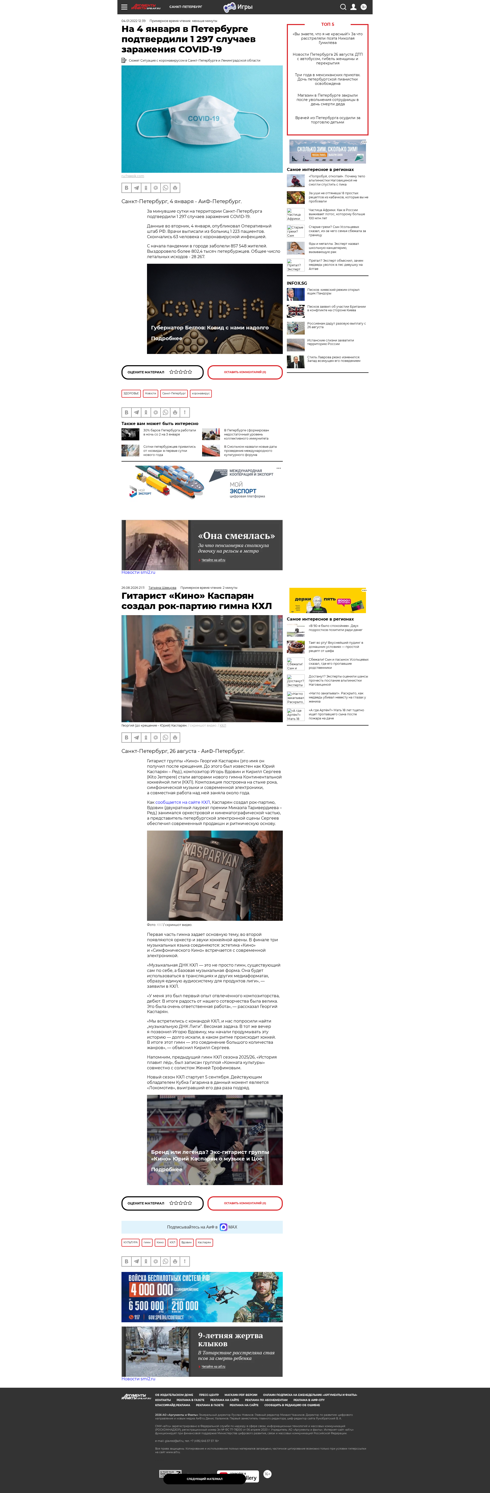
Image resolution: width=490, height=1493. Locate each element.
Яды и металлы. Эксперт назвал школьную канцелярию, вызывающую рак (334, 248)
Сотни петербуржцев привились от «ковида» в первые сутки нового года (169, 451)
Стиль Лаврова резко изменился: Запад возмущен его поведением (333, 359)
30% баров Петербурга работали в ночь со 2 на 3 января (169, 432)
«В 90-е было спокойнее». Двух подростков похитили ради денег (336, 628)
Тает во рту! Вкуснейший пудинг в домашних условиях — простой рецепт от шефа (336, 647)
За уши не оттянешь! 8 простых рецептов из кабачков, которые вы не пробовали (338, 197)
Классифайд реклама (172, 1405)
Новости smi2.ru (138, 572)
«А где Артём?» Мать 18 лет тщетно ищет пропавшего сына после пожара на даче (336, 714)
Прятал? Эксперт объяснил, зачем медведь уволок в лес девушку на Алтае (336, 265)
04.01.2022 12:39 (133, 21)
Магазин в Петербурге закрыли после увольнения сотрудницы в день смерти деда (328, 99)
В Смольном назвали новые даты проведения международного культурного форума (250, 451)
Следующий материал (205, 1479)
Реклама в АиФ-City (309, 1400)
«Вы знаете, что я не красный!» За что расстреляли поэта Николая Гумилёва (328, 38)
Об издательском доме (174, 1395)
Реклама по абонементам (266, 1400)
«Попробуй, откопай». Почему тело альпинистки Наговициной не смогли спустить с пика (337, 180)
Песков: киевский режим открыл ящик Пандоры (333, 291)
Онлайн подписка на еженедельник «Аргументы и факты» (310, 1395)
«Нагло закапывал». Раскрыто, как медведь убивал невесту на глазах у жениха (337, 697)
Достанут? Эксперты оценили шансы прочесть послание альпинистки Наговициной (338, 680)
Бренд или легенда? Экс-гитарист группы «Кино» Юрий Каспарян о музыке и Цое (210, 1155)
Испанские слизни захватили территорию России (330, 342)
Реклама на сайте (224, 1400)
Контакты (163, 1400)
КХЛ (223, 725)
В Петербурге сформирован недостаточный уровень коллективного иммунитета (246, 434)
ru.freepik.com (132, 176)
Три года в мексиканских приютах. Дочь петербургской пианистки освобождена (327, 79)
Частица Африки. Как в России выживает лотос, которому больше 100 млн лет (337, 214)
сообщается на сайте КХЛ (182, 802)
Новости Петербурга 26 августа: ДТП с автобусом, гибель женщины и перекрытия (328, 58)
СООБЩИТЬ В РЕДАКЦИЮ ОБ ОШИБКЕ (292, 1405)
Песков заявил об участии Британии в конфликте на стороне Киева (336, 308)
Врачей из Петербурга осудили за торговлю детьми (327, 120)
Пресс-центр (209, 1395)
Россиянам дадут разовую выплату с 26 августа (336, 325)
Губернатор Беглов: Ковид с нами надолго (210, 328)
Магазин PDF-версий (241, 1395)
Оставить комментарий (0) (245, 372)
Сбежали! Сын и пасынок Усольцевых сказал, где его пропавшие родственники (339, 664)
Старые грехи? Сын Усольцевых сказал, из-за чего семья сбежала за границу (337, 231)
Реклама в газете (190, 1400)
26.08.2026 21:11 (132, 588)
